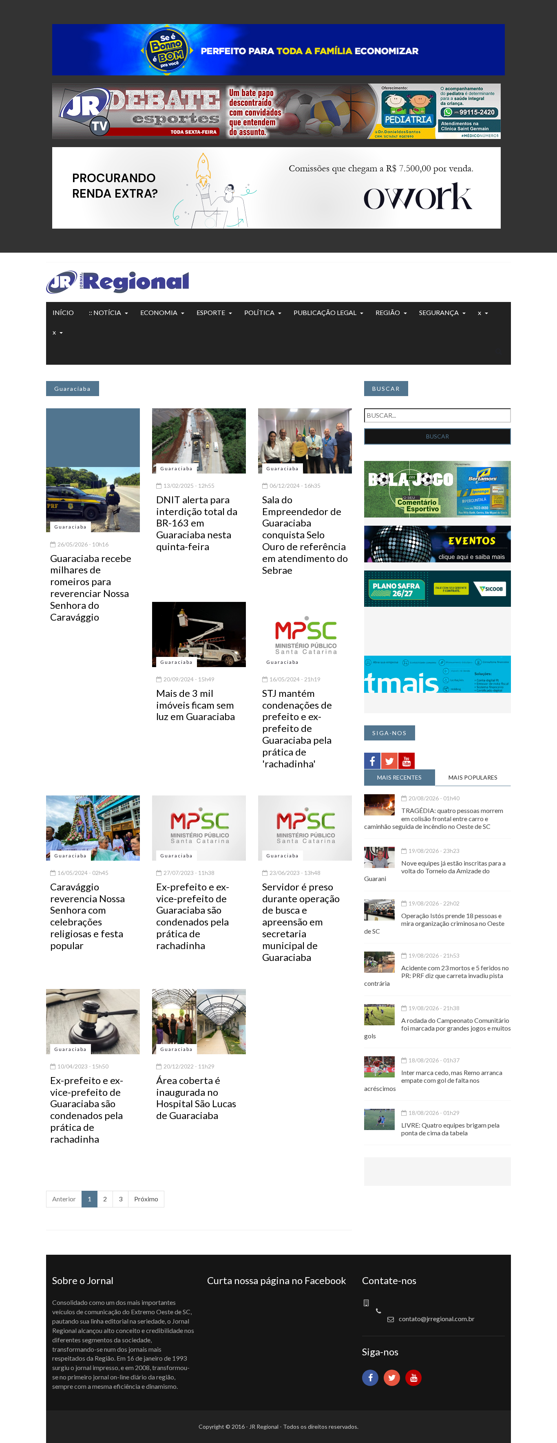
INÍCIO (63, 312)
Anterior (64, 1199)
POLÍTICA (259, 312)
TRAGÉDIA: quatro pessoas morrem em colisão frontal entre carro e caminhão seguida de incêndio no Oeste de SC (433, 818)
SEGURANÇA (439, 312)
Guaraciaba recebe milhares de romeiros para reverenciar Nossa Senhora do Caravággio (90, 587)
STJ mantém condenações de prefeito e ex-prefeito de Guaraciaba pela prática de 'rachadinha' (297, 728)
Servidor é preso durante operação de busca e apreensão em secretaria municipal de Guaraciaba (301, 922)
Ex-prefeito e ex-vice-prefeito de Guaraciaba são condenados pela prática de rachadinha (192, 916)
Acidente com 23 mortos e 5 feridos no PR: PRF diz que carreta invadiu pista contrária (436, 975)
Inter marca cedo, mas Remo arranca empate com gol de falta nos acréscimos (433, 1080)
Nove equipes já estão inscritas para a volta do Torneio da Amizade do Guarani (435, 870)
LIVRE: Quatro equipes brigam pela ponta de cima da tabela (450, 1129)
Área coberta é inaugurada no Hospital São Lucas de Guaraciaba (196, 1097)
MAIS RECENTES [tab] (399, 777)
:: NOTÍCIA (105, 312)
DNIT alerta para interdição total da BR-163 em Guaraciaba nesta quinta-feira (196, 522)
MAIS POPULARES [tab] (473, 777)
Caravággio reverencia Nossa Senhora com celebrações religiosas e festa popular (87, 916)
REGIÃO (388, 312)
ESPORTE (211, 312)
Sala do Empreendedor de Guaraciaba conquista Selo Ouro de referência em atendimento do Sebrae (305, 534)
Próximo (146, 1199)
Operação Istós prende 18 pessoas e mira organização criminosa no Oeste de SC (434, 923)
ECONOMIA (158, 312)
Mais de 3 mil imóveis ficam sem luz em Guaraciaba (195, 705)
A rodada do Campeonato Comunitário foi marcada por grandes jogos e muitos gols (437, 1028)
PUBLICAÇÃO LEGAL (325, 312)
